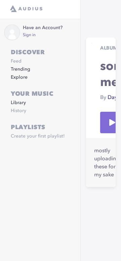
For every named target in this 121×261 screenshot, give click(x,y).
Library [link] (18, 102)
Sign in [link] (29, 35)
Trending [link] (20, 69)
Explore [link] (19, 77)
